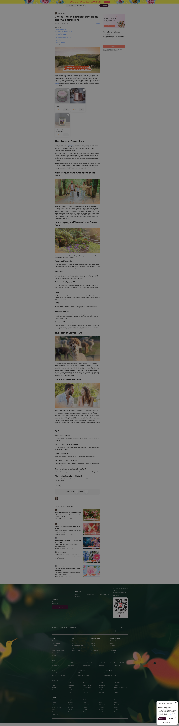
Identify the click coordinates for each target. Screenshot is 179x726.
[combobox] (176, 702)
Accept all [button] (162, 718)
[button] (167, 722)
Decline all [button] (172, 718)
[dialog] (167, 713)
